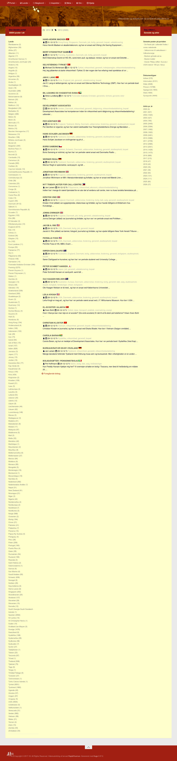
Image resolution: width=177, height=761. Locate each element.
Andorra (11, 64)
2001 (145, 112)
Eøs (10, 229)
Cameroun (12, 160)
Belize (11, 116)
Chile (10, 180)
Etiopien (11, 238)
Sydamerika (13, 638)
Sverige (11, 629)
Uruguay (12, 699)
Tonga (11, 670)
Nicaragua (12, 493)
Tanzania (12, 655)
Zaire (10, 725)
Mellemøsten (13, 455)
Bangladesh (13, 108)
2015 (145, 152)
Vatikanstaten (14, 707)
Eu (9, 241)
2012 (145, 143)
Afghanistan (13, 47)
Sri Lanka (12, 617)
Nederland (12, 481)
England (11, 227)
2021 (145, 170)
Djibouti (11, 206)
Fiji (9, 253)
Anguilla (11, 70)
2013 (145, 146)
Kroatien (11, 380)
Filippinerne (13, 255)
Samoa (11, 568)
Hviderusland (13, 325)
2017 (145, 158)
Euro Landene (14, 244)
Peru (10, 539)
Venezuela (12, 710)
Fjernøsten (12, 261)
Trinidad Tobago (14, 672)
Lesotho (11, 392)
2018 (145, 161)
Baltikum (12, 105)
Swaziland (12, 632)
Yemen (11, 722)
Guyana (11, 313)
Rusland (11, 557)
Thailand (12, 661)
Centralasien (13, 174)
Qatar (10, 551)
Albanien (12, 53)
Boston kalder (149, 59)
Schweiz (12, 577)
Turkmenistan (14, 678)
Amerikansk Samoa (16, 59)
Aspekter (55, 3)
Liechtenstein (13, 406)
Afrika (10, 50)
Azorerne (12, 93)
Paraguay (12, 536)
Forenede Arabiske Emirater (19, 264)
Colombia (12, 183)
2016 (145, 155)
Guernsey (12, 305)
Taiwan (11, 652)
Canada (11, 163)
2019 (145, 164)
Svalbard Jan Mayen (16, 626)
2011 (145, 141)
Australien (12, 90)
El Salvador (13, 221)
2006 (145, 126)
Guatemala (13, 302)
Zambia (11, 727)
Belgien (11, 114)
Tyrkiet (11, 684)
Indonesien (12, 331)
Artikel (146, 78)
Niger (10, 496)
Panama (12, 531)
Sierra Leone (13, 588)
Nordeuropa (13, 505)
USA (10, 701)
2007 (145, 129)
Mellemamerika (14, 452)
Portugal (11, 545)
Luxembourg (13, 412)
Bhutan (11, 125)
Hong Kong (13, 322)
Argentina (12, 76)
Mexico (11, 458)
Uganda (11, 690)
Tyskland (12, 687)
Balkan (11, 102)
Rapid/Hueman (74, 756)
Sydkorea (12, 641)
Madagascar (13, 418)
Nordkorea (12, 510)
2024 (145, 178)
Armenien (12, 79)
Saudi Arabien (14, 574)
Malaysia (12, 429)
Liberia (11, 400)
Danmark (12, 203)
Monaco (11, 464)
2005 (145, 123)
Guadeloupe (13, 296)
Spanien (11, 615)
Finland (11, 258)
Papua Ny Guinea (15, 533)
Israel (10, 345)
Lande (25, 3)
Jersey (11, 357)
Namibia (11, 478)
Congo (11, 189)
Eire (10, 218)
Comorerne (13, 186)
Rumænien (13, 554)
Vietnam (11, 716)
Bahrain (11, 99)
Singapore (12, 591)
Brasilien (12, 137)
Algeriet (11, 56)
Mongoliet (12, 467)
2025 (145, 181)
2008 (145, 132)
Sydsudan (12, 644)
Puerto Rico (13, 548)
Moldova (12, 461)
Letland (11, 394)
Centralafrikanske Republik (19, 171)
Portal (12, 3)
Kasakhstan (13, 368)
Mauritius (12, 449)
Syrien (11, 646)
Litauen (11, 409)
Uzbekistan (13, 704)
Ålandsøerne (13, 44)
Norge (11, 513)
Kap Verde (12, 366)
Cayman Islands (15, 169)
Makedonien (13, 423)
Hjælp (91, 3)
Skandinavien (14, 594)
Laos (10, 386)
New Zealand (13, 490)
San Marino (13, 571)
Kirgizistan (12, 377)
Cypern (11, 200)
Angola (11, 67)
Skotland (12, 597)
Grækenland (13, 290)
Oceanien (12, 516)
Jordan (11, 360)
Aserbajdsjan (13, 85)
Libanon (11, 397)
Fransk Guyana (14, 270)
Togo (10, 667)
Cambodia (12, 157)
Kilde (145, 84)
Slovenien (12, 603)
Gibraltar (12, 287)
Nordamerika (13, 502)
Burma (11, 151)
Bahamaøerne (14, 96)
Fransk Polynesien (15, 273)
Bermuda (12, 122)
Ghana (11, 284)
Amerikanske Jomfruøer (18, 61)
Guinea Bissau (14, 310)
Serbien (11, 583)
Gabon (11, 276)
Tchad (11, 658)
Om (80, 3)
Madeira (11, 421)
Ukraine (11, 693)
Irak (10, 334)
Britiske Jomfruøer (15, 140)
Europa (11, 247)
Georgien (12, 282)
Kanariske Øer (14, 363)
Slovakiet (12, 600)
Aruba (11, 82)
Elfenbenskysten (15, 224)
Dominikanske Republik (18, 209)
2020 (145, 167)
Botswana (12, 134)
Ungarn (11, 696)
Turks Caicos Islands (17, 681)
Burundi (11, 154)
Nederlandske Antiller (17, 484)
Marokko (12, 441)
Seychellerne (13, 586)
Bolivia (11, 128)
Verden (11, 713)
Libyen (11, 403)
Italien (10, 348)
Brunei (11, 143)
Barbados (12, 111)
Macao (11, 415)
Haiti (10, 316)
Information (148, 81)
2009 (145, 135)
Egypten (11, 215)
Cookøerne (13, 192)
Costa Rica (13, 195)
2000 (145, 109)
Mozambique (13, 476)
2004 (145, 120)
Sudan (11, 623)
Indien (11, 328)
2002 (145, 115)
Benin (10, 119)
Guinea (11, 308)
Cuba (10, 198)
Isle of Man (13, 342)
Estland (11, 235)
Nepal (10, 487)
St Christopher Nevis (16, 620)
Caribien (11, 166)
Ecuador (12, 212)
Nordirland (12, 507)
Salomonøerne (14, 565)
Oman (11, 522)
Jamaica (12, 351)
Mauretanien (13, 447)
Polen (10, 542)
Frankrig (11, 267)
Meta (69, 3)
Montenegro (13, 470)
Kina (10, 374)
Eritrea (11, 232)
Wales (11, 719)
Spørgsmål (147, 89)
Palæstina (12, 528)
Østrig (11, 519)
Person (146, 87)
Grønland (12, 293)
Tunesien (12, 675)
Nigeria (11, 499)
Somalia (11, 606)
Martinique (12, 444)
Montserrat (12, 473)
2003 (145, 117)
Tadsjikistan (13, 649)
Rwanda (11, 560)
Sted (145, 92)
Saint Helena (13, 562)
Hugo (96, 756)
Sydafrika (12, 635)
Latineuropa (13, 389)
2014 (145, 149)
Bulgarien (12, 145)
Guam (11, 299)
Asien (10, 88)
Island (11, 339)
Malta (10, 438)
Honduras (12, 319)
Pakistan (12, 525)
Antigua (11, 73)
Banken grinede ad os (152, 56)
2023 (145, 175)
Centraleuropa (14, 177)
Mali (10, 435)
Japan (11, 354)
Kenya (11, 371)
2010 (145, 138)
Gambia (11, 279)
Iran (10, 337)
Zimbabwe (12, 730)
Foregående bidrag (51, 373)
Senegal (11, 580)
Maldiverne (13, 432)
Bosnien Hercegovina (17, 131)
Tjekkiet (11, 664)
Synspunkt (147, 95)
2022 (145, 172)
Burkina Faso (13, 148)
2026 (145, 184)
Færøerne (12, 250)
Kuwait (11, 383)
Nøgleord (39, 3)
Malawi (11, 426)
